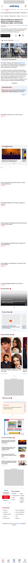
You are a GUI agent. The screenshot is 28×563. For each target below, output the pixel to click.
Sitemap (17, 515)
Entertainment (15, 492)
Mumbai (14, 490)
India (13, 494)
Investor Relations (20, 511)
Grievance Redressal (20, 509)
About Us (5, 507)
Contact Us (5, 509)
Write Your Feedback (6, 494)
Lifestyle (22, 492)
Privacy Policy (6, 515)
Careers (5, 513)
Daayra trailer (23, 12)
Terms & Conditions (20, 507)
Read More (14, 83)
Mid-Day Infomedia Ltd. (16, 520)
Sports (21, 490)
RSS (16, 513)
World (13, 496)
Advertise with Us (7, 511)
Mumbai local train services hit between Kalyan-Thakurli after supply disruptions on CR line (14, 90)
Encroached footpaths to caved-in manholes (11, 12)
